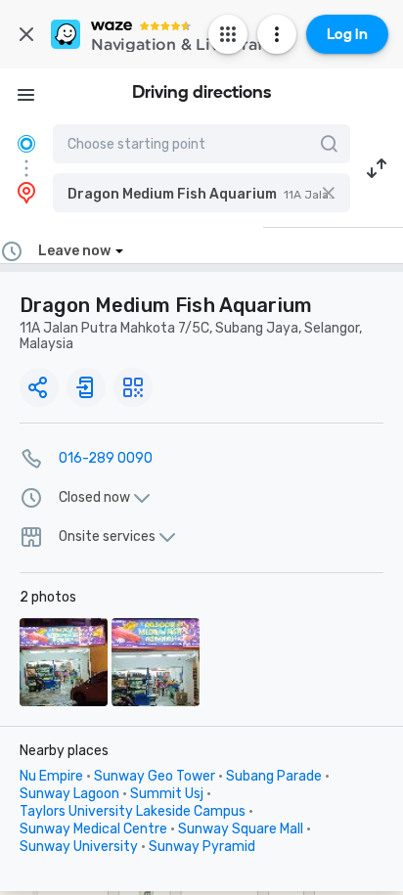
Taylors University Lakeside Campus (133, 811)
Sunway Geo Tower (154, 776)
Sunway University (79, 846)
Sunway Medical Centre (93, 829)
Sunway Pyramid (202, 846)
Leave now (74, 251)
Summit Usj (166, 793)
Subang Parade (274, 776)
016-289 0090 (106, 458)
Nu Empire (51, 776)
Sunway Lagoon (69, 793)
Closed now (94, 498)
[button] (201, 192)
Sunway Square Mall (240, 829)
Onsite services (107, 537)
